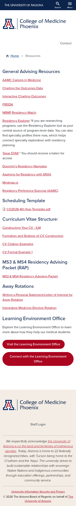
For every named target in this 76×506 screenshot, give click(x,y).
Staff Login (38, 424)
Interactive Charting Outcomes (24, 96)
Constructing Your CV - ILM (21, 228)
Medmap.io (10, 183)
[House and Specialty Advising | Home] (38, 23)
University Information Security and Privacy (38, 491)
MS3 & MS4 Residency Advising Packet (30, 276)
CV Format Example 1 (17, 252)
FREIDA (7, 105)
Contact (66, 43)
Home (15, 56)
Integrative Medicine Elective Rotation (29, 308)
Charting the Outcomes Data (22, 88)
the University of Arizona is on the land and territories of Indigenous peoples (38, 446)
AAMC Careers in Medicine (21, 80)
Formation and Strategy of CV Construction (32, 236)
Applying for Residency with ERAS (26, 174)
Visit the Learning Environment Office (33, 344)
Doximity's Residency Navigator (24, 166)
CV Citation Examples (17, 244)
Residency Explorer (16, 121)
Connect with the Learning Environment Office (38, 358)
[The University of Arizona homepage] (23, 5)
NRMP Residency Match (19, 113)
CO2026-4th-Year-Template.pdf (28, 209)
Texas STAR (10, 153)
